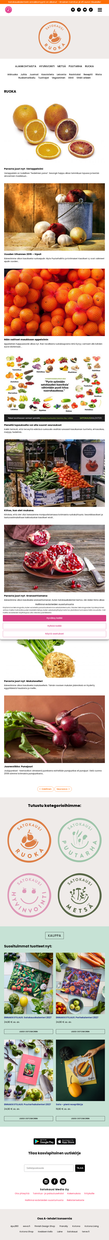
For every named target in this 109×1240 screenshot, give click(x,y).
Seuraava (62, 789)
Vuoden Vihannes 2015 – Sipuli (22, 254)
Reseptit (88, 74)
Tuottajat (43, 77)
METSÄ (61, 66)
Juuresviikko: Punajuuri (18, 766)
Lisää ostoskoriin (28, 1031)
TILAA (80, 1168)
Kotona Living (92, 1226)
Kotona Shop (26, 1231)
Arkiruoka (12, 74)
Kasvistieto (47, 74)
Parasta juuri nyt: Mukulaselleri (23, 681)
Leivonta (61, 74)
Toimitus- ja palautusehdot (48, 1193)
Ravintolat (75, 74)
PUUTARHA (75, 66)
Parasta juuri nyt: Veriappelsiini (23, 168)
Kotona (76, 1226)
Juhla (24, 74)
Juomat (34, 74)
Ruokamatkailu (26, 77)
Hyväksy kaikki (54, 618)
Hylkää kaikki (54, 625)
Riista (99, 74)
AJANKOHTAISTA (25, 66)
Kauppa (54, 935)
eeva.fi (26, 1226)
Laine (60, 1231)
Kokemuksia (74, 1193)
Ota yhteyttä (22, 1193)
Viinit (71, 77)
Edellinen (47, 789)
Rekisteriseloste (75, 1200)
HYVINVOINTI (47, 66)
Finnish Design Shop (45, 1226)
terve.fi (85, 1231)
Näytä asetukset (54, 633)
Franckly (64, 1226)
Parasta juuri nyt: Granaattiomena (25, 595)
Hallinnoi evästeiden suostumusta (44, 1200)
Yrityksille (89, 1193)
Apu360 (14, 1226)
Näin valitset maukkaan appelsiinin (26, 339)
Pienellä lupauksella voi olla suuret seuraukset (33, 425)
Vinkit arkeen (83, 77)
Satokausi (72, 1231)
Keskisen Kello (45, 1231)
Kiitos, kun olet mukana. (19, 510)
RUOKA (89, 66)
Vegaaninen (58, 77)
